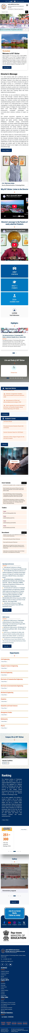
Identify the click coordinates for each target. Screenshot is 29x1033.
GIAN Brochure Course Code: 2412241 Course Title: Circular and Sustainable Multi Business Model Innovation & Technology (14, 641)
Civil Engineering (5, 659)
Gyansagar (3, 985)
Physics (3, 725)
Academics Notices (5, 973)
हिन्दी (18, 1)
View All (4, 444)
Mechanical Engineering (7, 692)
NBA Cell (3, 1011)
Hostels (2, 988)
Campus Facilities (4, 990)
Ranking (20, 1023)
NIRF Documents (4, 978)
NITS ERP (14, 1023)
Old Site (22, 1)
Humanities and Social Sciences (9, 706)
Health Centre (4, 987)
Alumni (2, 1000)
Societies (3, 993)
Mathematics (4, 719)
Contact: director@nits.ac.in (7, 961)
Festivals (3, 992)
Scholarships (3, 995)
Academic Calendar (5, 971)
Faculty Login (3, 1023)
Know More (6, 67)
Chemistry (3, 699)
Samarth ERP (8, 1023)
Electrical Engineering (6, 672)
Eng (19, 1)
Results (2, 976)
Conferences (3, 975)
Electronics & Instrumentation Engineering (12, 686)
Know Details (5, 150)
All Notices (5, 414)
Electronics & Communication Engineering (12, 679)
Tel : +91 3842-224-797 (6, 959)
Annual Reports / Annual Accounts (8, 1002)
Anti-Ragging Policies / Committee (8, 1004)
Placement (15, 461)
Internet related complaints (6, 1009)
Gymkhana (3, 983)
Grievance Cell (4, 1006)
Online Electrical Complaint (6, 1007)
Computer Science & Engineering (9, 666)
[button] (13, 353)
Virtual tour (14, 372)
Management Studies (6, 712)
